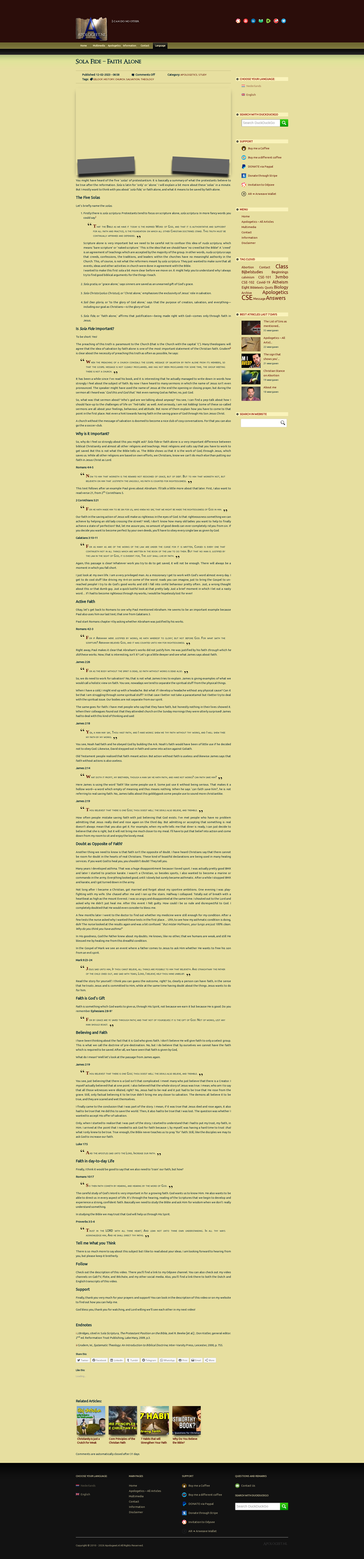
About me (270, 387)
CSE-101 (264, 277)
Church (120, 79)
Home (83, 45)
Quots (269, 287)
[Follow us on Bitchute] (277, 23)
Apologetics (114, 45)
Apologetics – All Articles (258, 221)
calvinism (248, 277)
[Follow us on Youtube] (246, 23)
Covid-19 (263, 282)
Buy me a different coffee (265, 157)
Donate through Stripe (262, 175)
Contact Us (248, 1485)
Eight (245, 287)
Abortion (248, 267)
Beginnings (279, 272)
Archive (247, 293)
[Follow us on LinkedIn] (254, 23)
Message (259, 298)
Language (160, 45)
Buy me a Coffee (258, 148)
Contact (145, 45)
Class (281, 266)
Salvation (133, 79)
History (109, 79)
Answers (276, 298)
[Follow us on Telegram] (284, 23)
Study (202, 74)
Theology (147, 79)
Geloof (98, 79)
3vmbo (281, 277)
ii (76, 1345)
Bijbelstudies (252, 272)
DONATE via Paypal (260, 166)
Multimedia (99, 45)
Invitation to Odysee (261, 184)
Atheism (280, 282)
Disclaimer (249, 242)
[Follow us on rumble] (269, 23)
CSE (247, 297)
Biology (281, 287)
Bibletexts (257, 287)
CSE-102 (248, 282)
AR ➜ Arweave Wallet (262, 193)
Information (129, 45)
